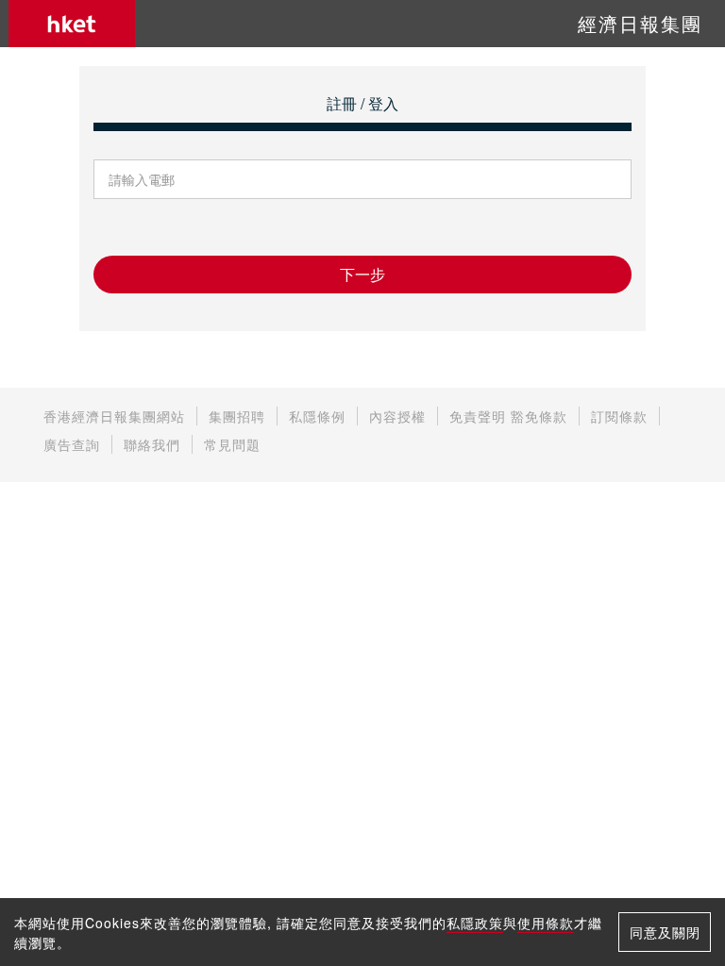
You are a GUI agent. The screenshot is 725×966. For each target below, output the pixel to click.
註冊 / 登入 (362, 103)
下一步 (362, 274)
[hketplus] (71, 23)
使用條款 (545, 922)
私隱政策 (475, 922)
